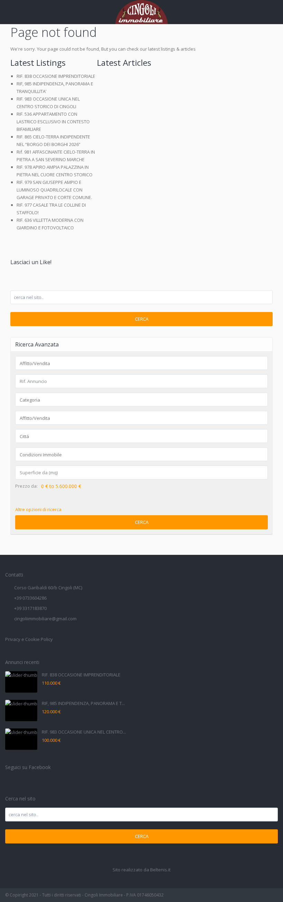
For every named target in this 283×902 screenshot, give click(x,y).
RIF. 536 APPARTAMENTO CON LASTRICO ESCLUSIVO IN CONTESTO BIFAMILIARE (53, 121)
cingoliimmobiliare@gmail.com (45, 618)
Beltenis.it (160, 870)
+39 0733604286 (30, 598)
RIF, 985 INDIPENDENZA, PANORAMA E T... (83, 703)
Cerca (141, 319)
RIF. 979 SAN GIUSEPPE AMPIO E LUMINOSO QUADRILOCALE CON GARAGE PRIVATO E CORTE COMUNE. (54, 189)
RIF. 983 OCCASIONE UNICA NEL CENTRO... (84, 732)
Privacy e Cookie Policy (29, 639)
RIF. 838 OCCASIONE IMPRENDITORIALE (56, 76)
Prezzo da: (26, 486)
